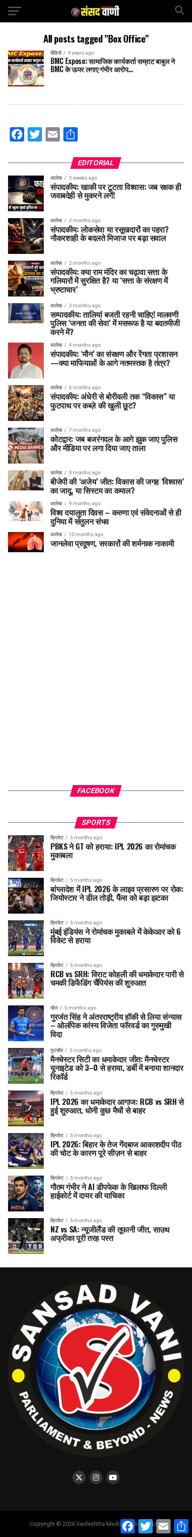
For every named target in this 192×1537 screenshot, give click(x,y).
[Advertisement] (96, 675)
